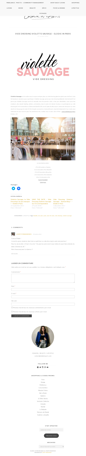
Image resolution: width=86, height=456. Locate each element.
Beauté (33, 8)
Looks (9, 8)
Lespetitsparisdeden (24, 234)
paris (45, 215)
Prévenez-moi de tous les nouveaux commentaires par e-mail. (32, 307)
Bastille (35, 215)
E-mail (13, 293)
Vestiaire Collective (43, 401)
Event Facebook (43, 179)
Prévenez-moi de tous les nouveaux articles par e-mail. (30, 312)
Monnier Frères (43, 390)
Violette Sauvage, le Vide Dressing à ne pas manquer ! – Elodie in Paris (20, 201)
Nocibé (43, 407)
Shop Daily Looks (58, 2)
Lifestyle (75, 8)
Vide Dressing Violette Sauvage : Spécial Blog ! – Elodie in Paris (63, 201)
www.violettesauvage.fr (68, 111)
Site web (14, 301)
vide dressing (58, 215)
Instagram (43, 182)
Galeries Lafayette (43, 415)
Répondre (14, 253)
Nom (13, 286)
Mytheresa (43, 385)
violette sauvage (67, 215)
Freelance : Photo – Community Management (25, 2)
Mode (21, 8)
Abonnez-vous (51, 436)
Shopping (75, 2)
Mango (43, 382)
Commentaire (16, 272)
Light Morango (46, 452)
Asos (43, 379)
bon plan (40, 215)
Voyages (43, 13)
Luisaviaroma (43, 388)
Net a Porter (43, 393)
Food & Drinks (59, 8)
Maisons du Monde (43, 412)
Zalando (43, 404)
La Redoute (43, 409)
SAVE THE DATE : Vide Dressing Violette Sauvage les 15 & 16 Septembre (41, 201)
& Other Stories (43, 398)
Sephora (43, 396)
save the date (50, 215)
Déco (44, 8)
